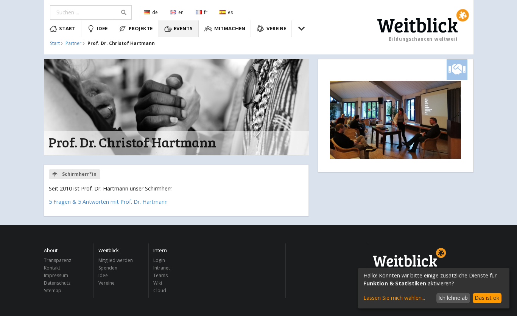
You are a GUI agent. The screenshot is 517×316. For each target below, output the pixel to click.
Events (183, 28)
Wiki (157, 283)
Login (159, 260)
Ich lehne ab (453, 297)
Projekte (141, 28)
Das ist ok (487, 297)
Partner (73, 43)
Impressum (56, 275)
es (230, 12)
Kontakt (52, 268)
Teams (160, 275)
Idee (102, 28)
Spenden (107, 268)
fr (205, 12)
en (181, 12)
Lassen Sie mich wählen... (394, 297)
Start (67, 28)
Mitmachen (229, 28)
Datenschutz (57, 283)
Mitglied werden (115, 260)
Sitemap (52, 290)
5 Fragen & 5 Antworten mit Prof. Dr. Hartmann (108, 201)
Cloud (159, 290)
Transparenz (57, 260)
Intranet (161, 268)
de (155, 12)
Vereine (276, 28)
